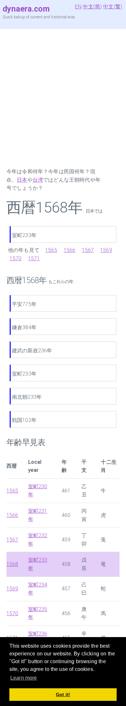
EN (78, 7)
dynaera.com (26, 9)
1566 (70, 250)
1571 (34, 258)
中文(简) (92, 7)
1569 (106, 250)
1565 (51, 250)
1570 (16, 258)
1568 (12, 564)
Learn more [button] (23, 678)
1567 (88, 250)
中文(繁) (112, 7)
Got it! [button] (63, 694)
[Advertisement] (63, 98)
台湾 (38, 180)
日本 (22, 180)
